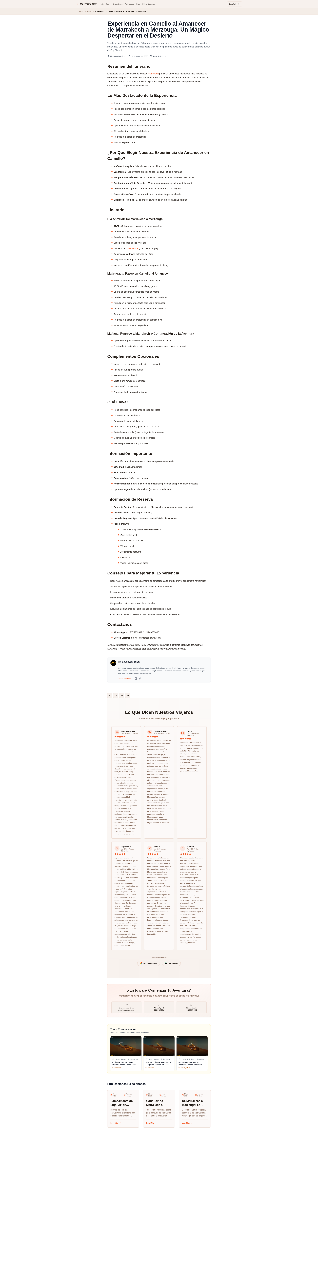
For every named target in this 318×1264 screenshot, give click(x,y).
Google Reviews (150, 963)
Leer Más (114, 1123)
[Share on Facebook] (109, 695)
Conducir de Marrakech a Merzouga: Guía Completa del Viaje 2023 (158, 1103)
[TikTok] (140, 678)
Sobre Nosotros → (125, 678)
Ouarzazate (132, 248)
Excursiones (117, 4)
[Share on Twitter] (115, 695)
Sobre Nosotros (148, 4)
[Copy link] (127, 695)
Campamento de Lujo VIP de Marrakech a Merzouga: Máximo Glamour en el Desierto (122, 1103)
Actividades (129, 4)
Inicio (101, 4)
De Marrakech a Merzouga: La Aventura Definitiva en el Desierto (195, 1103)
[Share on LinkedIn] (121, 695)
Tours (108, 4)
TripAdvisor (173, 963)
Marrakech (153, 73)
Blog (138, 4)
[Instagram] (136, 678)
